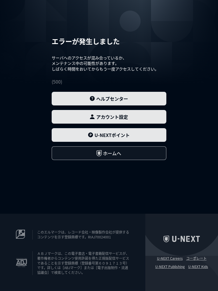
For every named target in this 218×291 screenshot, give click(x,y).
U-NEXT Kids (198, 266)
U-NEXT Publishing (170, 266)
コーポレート (196, 258)
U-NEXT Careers (170, 258)
